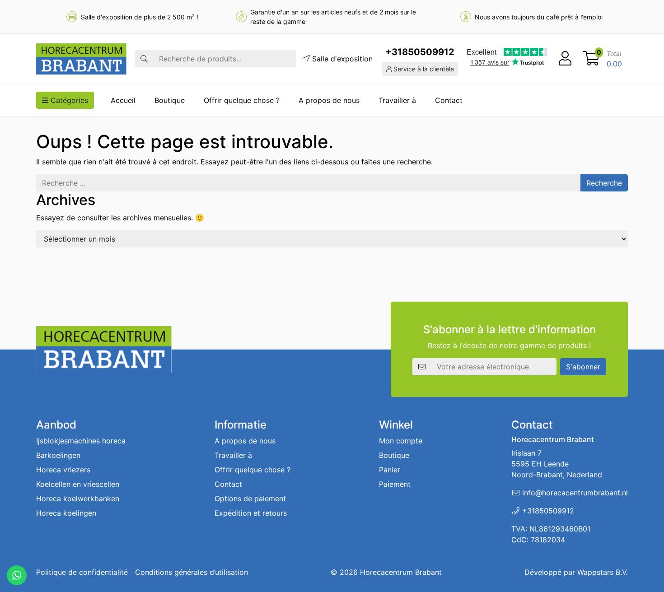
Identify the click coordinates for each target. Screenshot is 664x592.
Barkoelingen (58, 455)
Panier (389, 469)
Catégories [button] (68, 100)
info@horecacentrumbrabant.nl (575, 492)
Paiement (395, 484)
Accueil (123, 100)
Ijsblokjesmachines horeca (81, 440)
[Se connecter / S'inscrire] (565, 59)
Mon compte (400, 440)
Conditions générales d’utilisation (191, 572)
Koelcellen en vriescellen (77, 484)
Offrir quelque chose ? (242, 100)
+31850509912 (419, 52)
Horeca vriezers (63, 469)
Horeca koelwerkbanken (77, 498)
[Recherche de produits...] (144, 58)
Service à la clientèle (423, 69)
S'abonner (583, 366)
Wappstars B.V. (602, 572)
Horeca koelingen (66, 512)
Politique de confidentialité (82, 572)
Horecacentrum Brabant (401, 572)
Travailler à (397, 100)
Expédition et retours (251, 512)
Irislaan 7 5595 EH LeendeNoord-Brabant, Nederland (556, 463)
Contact (449, 100)
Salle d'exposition (341, 58)
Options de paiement (250, 498)
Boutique (169, 100)
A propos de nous (329, 100)
